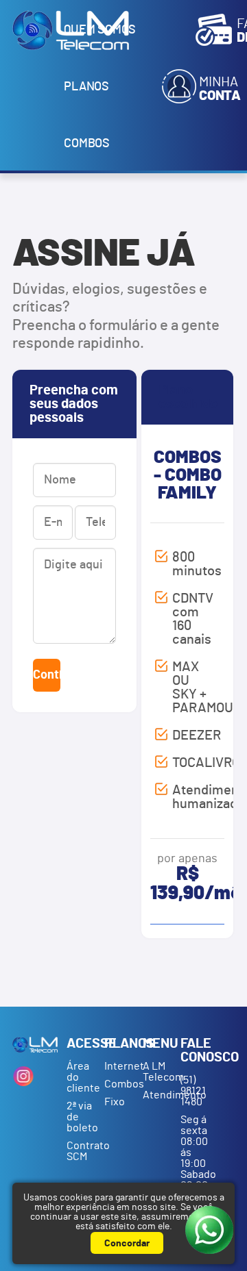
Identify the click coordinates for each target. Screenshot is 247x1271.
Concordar (127, 1243)
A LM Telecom (159, 1072)
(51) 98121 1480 (193, 1090)
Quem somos (100, 30)
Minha (220, 89)
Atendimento (159, 1095)
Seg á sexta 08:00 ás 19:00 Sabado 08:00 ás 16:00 (198, 1163)
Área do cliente (83, 1077)
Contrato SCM (83, 1151)
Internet (121, 1066)
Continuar (46, 675)
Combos (87, 144)
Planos (86, 87)
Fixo (114, 1101)
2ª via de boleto (82, 1116)
